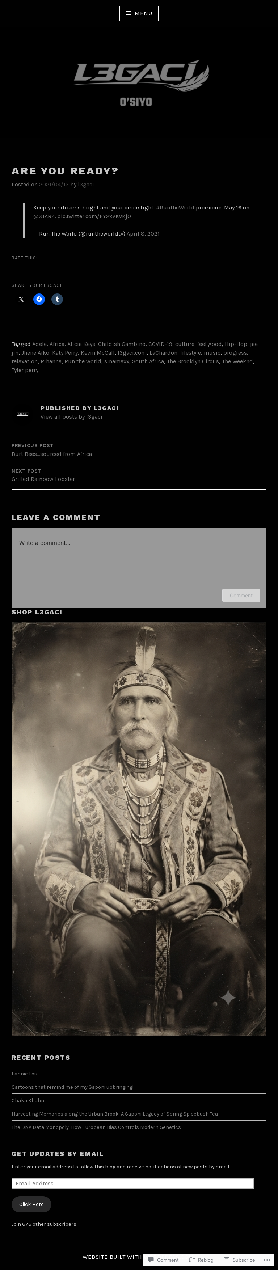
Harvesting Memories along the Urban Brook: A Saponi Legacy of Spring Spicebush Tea (115, 1114)
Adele (39, 343)
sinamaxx (116, 361)
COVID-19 (160, 343)
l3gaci (86, 184)
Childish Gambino (122, 343)
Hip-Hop (236, 343)
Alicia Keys (81, 343)
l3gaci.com (132, 352)
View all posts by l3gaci (71, 416)
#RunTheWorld (175, 207)
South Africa (148, 361)
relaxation (25, 361)
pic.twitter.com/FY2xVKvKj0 (94, 216)
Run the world (82, 361)
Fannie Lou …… (28, 1074)
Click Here (31, 1204)
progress (235, 352)
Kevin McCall (98, 352)
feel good (209, 343)
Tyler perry (25, 370)
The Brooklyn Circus (193, 361)
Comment (241, 595)
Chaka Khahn (28, 1100)
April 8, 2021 (143, 233)
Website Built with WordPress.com (138, 1256)
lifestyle (190, 352)
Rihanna (51, 361)
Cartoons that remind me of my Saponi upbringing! (73, 1087)
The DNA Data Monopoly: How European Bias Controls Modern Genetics (96, 1127)
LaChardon (163, 352)
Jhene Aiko (35, 352)
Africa (57, 343)
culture (184, 343)
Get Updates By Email (58, 1153)
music (212, 352)
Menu (143, 13)
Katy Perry (65, 352)
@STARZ (44, 216)
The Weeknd (237, 361)
